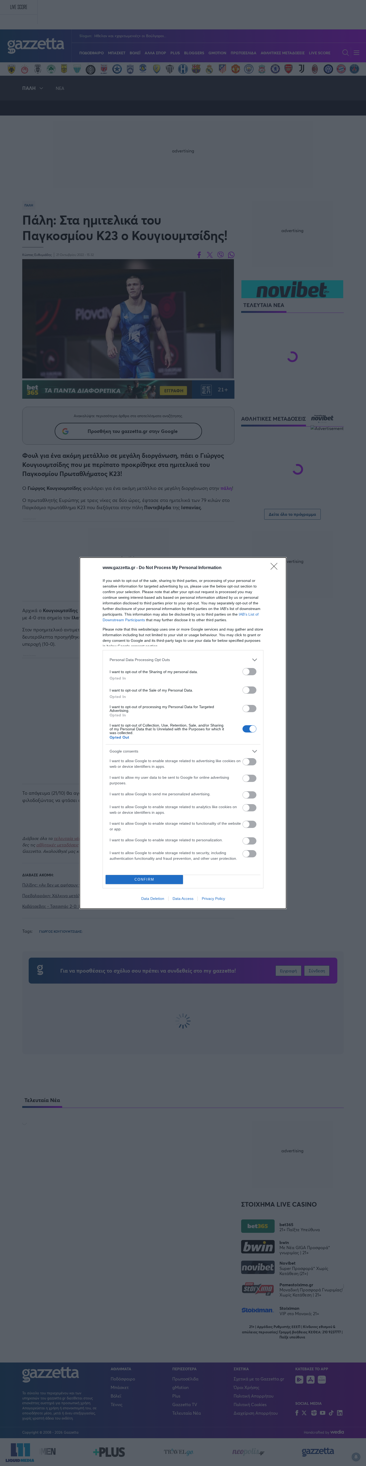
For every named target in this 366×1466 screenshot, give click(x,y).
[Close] (276, 568)
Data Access (183, 898)
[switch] (249, 671)
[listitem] (183, 660)
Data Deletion (152, 898)
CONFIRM (144, 879)
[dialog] (183, 733)
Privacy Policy (213, 898)
